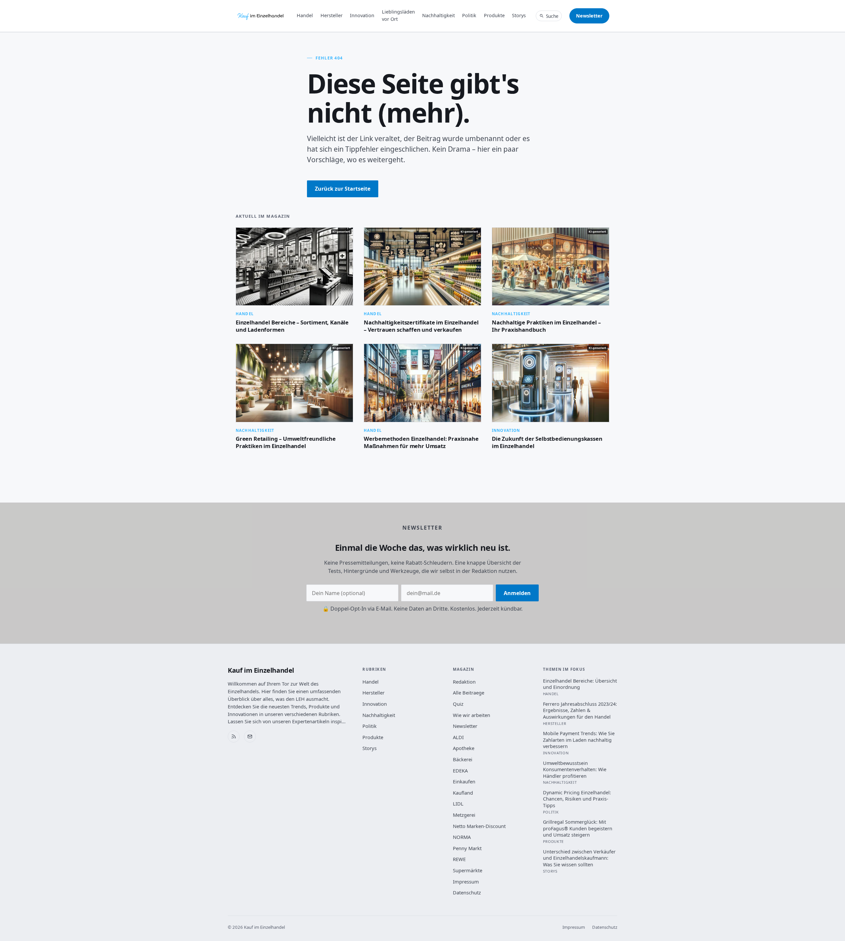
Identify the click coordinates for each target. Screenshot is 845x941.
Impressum (466, 881)
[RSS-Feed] (234, 736)
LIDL (458, 803)
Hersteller (332, 15)
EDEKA (460, 770)
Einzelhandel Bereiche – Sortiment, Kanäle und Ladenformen (292, 326)
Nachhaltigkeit (438, 15)
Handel (305, 15)
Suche (552, 16)
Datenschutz (467, 892)
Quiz (458, 703)
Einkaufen (464, 781)
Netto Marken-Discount (479, 826)
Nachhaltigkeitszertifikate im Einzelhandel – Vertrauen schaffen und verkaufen (421, 326)
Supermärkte (467, 870)
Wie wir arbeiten (471, 715)
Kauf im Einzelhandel (261, 670)
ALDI (458, 737)
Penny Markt (467, 848)
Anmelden (517, 593)
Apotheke (463, 748)
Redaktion (464, 681)
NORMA (462, 837)
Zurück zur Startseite (342, 188)
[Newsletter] (250, 736)
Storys (519, 15)
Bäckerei (462, 759)
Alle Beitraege (468, 692)
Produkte (494, 15)
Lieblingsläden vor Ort (398, 15)
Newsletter (589, 16)
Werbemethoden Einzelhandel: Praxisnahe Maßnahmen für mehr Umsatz (421, 442)
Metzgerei (464, 814)
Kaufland (463, 792)
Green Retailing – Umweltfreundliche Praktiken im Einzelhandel (286, 442)
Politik (469, 15)
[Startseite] (261, 16)
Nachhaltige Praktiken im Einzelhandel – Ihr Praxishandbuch (546, 326)
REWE (459, 859)
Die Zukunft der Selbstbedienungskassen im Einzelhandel (547, 442)
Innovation (362, 15)
